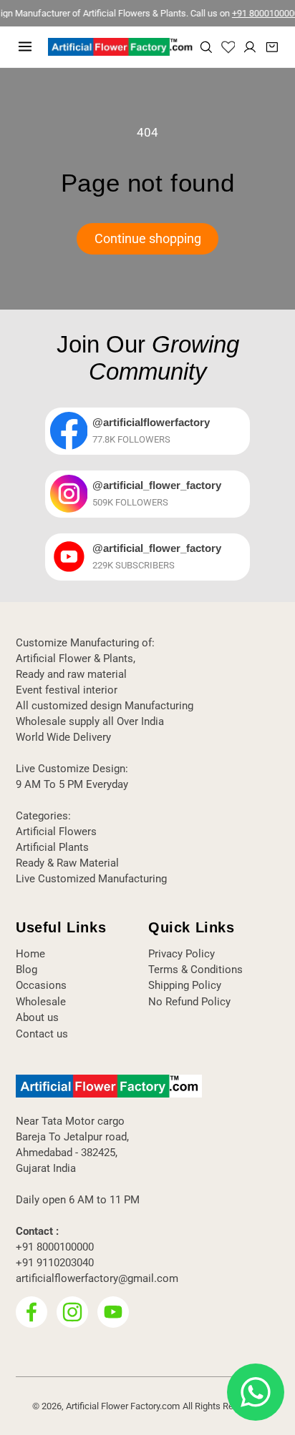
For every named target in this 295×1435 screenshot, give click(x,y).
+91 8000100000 (256, 13)
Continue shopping (148, 239)
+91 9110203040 (55, 1262)
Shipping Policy (184, 985)
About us (37, 1017)
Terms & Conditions (195, 969)
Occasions (41, 985)
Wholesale (41, 1001)
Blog (26, 969)
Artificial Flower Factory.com (123, 1406)
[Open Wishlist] (228, 47)
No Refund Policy (189, 1001)
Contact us (42, 1033)
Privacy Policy (181, 953)
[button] (25, 46)
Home (30, 953)
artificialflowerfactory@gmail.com (97, 1278)
